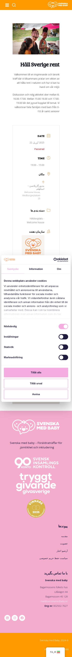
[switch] (63, 336)
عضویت (64, 543)
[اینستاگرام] (15, 618)
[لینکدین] (7, 618)
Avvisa (36, 394)
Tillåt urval (36, 383)
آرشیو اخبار (62, 550)
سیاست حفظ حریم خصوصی (53, 558)
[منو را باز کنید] (7, 5)
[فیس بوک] (22, 618)
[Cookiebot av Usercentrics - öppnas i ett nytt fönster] (53, 260)
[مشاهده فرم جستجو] (14, 5)
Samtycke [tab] (13, 269)
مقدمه (64, 536)
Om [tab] (59, 269)
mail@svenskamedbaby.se (54, 601)
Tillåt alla (36, 372)
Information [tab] (36, 269)
